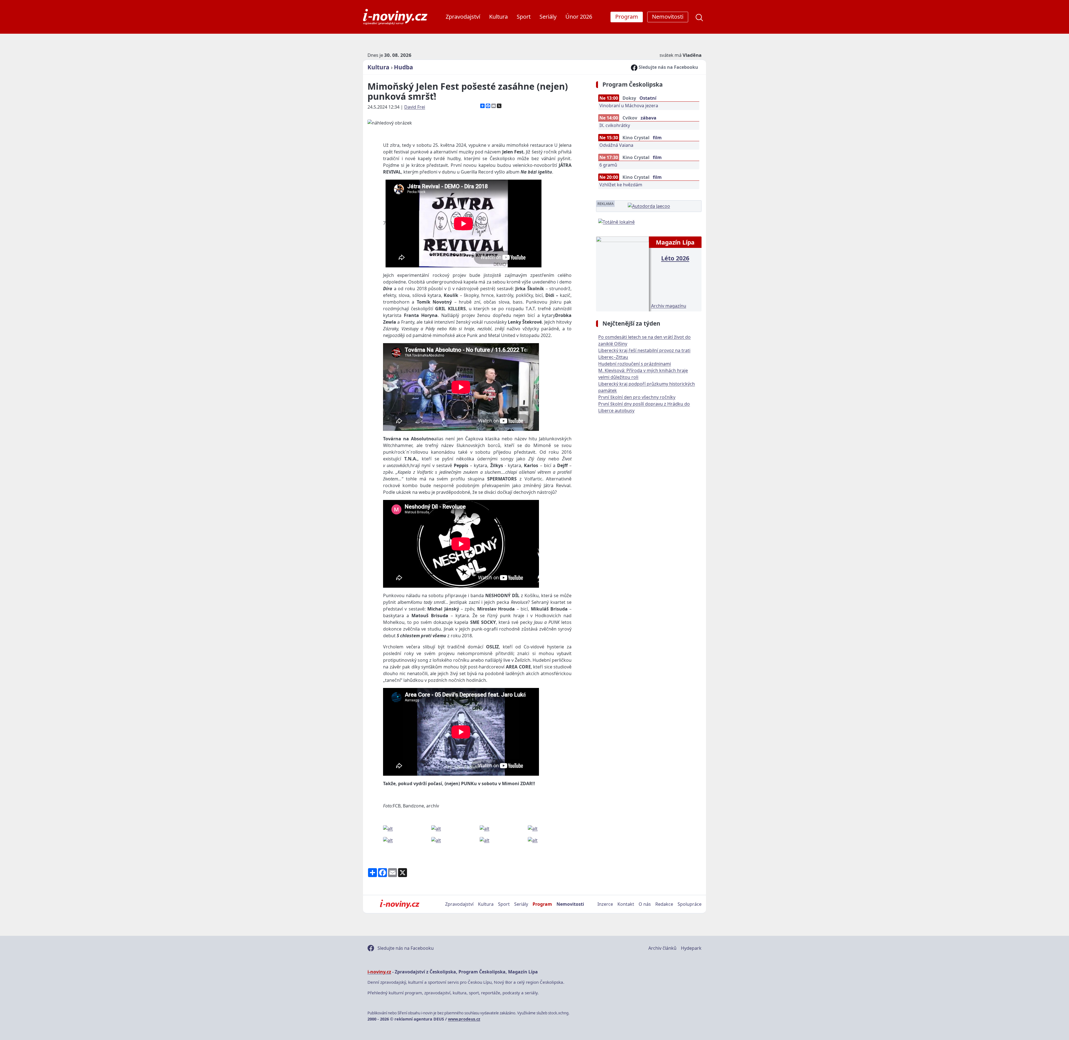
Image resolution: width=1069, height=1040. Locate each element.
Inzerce (605, 904)
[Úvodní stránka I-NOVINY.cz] (399, 904)
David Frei (414, 107)
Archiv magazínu (668, 306)
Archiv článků (662, 948)
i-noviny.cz (379, 972)
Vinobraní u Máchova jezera (628, 105)
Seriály (548, 16)
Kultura (498, 16)
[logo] (395, 17)
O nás (645, 904)
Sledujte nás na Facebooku (668, 67)
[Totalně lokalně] (616, 221)
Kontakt (625, 904)
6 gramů (608, 165)
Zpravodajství (463, 16)
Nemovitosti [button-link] (667, 16)
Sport (524, 16)
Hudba (403, 67)
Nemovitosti (570, 904)
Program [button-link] (626, 16)
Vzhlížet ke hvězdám (620, 185)
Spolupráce (690, 904)
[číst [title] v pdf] (622, 273)
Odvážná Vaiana (616, 145)
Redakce (664, 904)
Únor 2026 (578, 16)
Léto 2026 (675, 258)
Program (542, 904)
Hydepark (691, 948)
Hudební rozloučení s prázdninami (634, 364)
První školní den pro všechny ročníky (636, 397)
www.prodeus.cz (464, 1019)
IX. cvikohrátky (614, 125)
